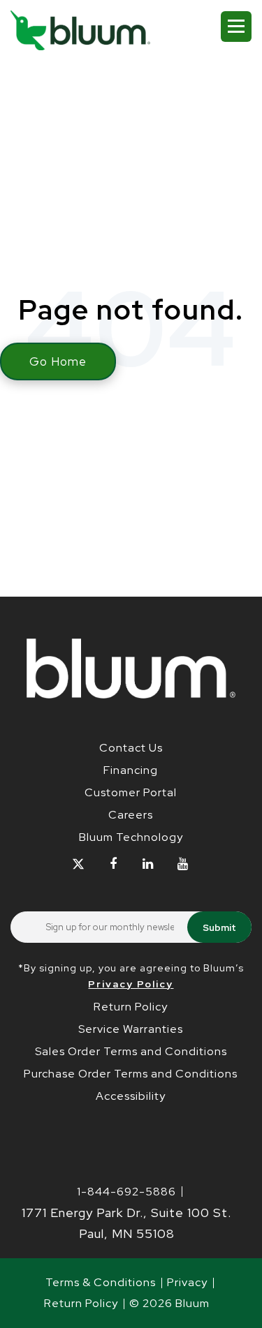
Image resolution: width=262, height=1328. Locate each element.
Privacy (187, 1282)
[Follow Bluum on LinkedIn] (148, 864)
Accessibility (131, 1096)
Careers (130, 814)
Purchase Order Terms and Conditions (131, 1073)
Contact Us (131, 747)
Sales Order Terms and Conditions (131, 1051)
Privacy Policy (130, 984)
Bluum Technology (131, 837)
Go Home (58, 361)
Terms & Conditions (100, 1282)
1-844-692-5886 (126, 1191)
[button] (236, 26)
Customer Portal (131, 792)
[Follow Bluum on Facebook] (113, 864)
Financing (130, 770)
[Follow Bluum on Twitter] (78, 864)
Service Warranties (130, 1029)
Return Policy (131, 1006)
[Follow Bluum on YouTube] (183, 864)
